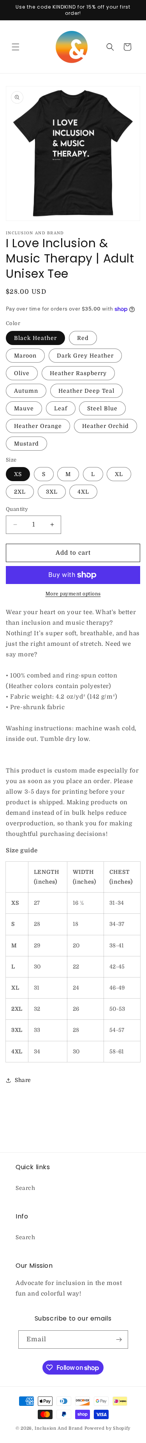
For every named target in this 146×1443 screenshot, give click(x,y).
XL (119, 474)
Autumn (26, 391)
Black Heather (35, 338)
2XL (20, 492)
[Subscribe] (119, 1339)
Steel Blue (102, 408)
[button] (15, 47)
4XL (83, 492)
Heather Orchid (105, 426)
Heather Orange (38, 426)
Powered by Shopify (107, 1428)
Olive (22, 373)
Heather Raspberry (78, 373)
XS (18, 474)
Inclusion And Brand (59, 1428)
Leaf (60, 408)
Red (83, 338)
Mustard (26, 443)
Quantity (17, 509)
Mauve (24, 408)
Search (25, 1188)
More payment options (73, 594)
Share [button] (23, 1080)
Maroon (25, 355)
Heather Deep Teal (86, 391)
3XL (52, 492)
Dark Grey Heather (85, 355)
